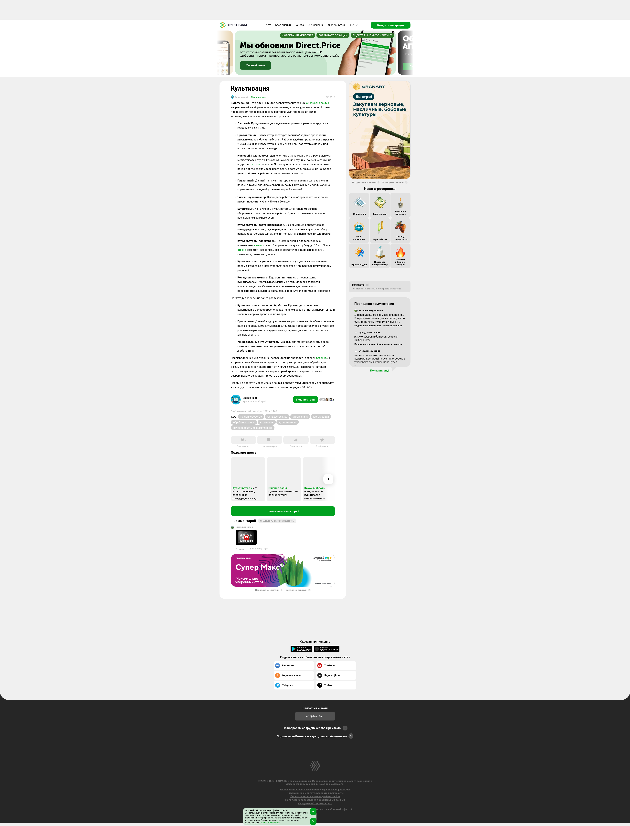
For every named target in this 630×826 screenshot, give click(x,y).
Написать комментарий (283, 511)
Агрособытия (336, 25)
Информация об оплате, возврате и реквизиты (315, 793)
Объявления (316, 25)
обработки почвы (317, 103)
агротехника (300, 416)
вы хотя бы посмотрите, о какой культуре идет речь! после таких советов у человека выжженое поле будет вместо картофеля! (379, 360)
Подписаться (257, 97)
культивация (321, 416)
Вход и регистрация (390, 25)
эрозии (257, 245)
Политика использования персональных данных (315, 799)
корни (256, 164)
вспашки (321, 358)
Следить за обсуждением (278, 520)
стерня (241, 249)
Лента (267, 25)
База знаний (283, 25)
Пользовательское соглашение (299, 789)
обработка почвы (244, 422)
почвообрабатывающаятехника (252, 427)
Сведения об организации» (315, 803)
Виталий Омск (244, 527)
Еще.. (352, 25)
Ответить (241, 549)
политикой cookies (269, 822)
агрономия (266, 422)
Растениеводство (251, 416)
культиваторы (287, 422)
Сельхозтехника (277, 416)
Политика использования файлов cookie (315, 796)
